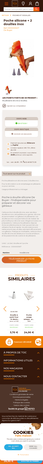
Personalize (24, 455)
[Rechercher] (36, 9)
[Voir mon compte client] (30, 3)
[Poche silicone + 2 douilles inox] (8, 90)
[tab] (17, 173)
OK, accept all (13, 447)
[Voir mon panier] (37, 3)
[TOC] (15, 4)
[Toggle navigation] (6, 3)
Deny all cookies (33, 447)
